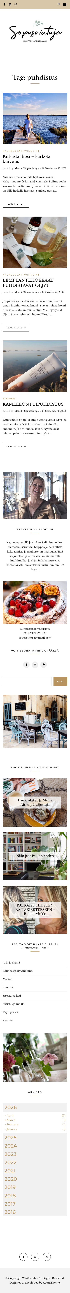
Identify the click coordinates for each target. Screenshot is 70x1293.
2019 (10, 1187)
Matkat (7, 979)
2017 (10, 1204)
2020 (10, 1179)
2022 (10, 1162)
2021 (9, 1171)
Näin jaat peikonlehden (35, 856)
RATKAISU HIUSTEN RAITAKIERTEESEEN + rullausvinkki (35, 909)
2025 (10, 1138)
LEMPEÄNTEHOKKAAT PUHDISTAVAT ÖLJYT (28, 283)
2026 (10, 1107)
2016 (10, 1212)
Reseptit (8, 987)
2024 (10, 1146)
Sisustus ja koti (12, 995)
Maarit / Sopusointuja (27, 168)
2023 (10, 1154)
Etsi (60, 681)
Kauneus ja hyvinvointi (22, 151)
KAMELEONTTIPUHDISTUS (33, 404)
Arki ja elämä (11, 962)
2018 (10, 1196)
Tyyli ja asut (10, 1012)
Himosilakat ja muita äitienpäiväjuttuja (35, 802)
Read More (14, 203)
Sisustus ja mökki (14, 1003)
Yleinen (9, 398)
